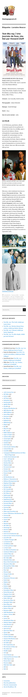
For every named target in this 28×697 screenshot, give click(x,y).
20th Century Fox (9, 392)
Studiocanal (7, 634)
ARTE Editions (8, 412)
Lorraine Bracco (12, 298)
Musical (6, 572)
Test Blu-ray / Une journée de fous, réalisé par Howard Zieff (13, 36)
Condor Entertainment (10, 457)
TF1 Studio (7, 640)
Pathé (5, 580)
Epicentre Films (8, 485)
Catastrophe (7, 438)
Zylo (5, 669)
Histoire (6, 523)
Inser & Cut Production (10, 533)
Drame (5, 473)
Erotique (6, 487)
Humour (6, 531)
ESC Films (6, 493)
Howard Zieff (5, 298)
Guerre (5, 519)
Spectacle (6, 628)
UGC (5, 653)
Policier (6, 586)
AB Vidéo (6, 394)
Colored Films (7, 448)
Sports (5, 632)
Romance (6, 610)
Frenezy (6, 515)
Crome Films (7, 461)
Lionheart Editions (9, 552)
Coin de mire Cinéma (9, 446)
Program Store (8, 594)
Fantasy (6, 507)
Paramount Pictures (9, 578)
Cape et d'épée (8, 434)
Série (5, 616)
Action (5, 396)
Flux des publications (10, 683)
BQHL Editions (8, 432)
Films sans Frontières (10, 511)
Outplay (6, 576)
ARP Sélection (7, 410)
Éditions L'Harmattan (10, 479)
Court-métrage (8, 459)
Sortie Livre (7, 626)
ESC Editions (7, 491)
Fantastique (7, 505)
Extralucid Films (8, 501)
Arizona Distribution (9, 408)
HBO (5, 521)
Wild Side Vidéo (8, 665)
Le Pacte (6, 547)
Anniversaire (7, 402)
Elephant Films (8, 483)
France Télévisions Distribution (12, 513)
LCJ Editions (7, 543)
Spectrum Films (8, 630)
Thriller (6, 650)
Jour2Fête (6, 537)
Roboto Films (7, 608)
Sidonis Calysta (8, 622)
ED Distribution (8, 477)
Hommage (7, 527)
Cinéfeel (6, 442)
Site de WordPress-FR (10, 687)
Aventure (6, 416)
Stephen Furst (11, 299)
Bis (4, 426)
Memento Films (8, 564)
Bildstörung (7, 422)
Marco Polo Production (10, 562)
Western (6, 663)
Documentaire (8, 467)
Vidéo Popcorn (8, 659)
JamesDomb (7, 295)
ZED (5, 667)
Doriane (6, 469)
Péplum (6, 582)
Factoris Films (8, 503)
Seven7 (6, 618)
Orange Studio (8, 574)
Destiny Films (7, 463)
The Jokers (7, 648)
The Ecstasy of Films (9, 646)
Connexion (7, 681)
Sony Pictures (7, 624)
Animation (7, 400)
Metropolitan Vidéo (9, 566)
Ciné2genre (7, 440)
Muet (5, 570)
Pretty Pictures (8, 592)
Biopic (5, 424)
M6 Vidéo (6, 558)
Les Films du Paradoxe (10, 549)
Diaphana (6, 465)
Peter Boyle (5, 299)
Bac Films (6, 418)
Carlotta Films (8, 436)
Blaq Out (6, 428)
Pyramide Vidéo (8, 602)
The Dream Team (19, 299)
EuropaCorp (7, 497)
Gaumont (6, 517)
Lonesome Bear (8, 556)
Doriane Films (8, 471)
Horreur (6, 529)
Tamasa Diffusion (9, 636)
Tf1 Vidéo (6, 642)
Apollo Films (7, 404)
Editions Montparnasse (10, 481)
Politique (6, 588)
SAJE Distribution (8, 612)
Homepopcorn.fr (9, 19)
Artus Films (7, 414)
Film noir (6, 509)
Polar (5, 584)
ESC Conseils (7, 489)
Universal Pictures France (11, 657)
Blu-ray (12, 296)
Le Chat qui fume (8, 545)
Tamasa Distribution (9, 638)
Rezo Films (7, 604)
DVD (5, 475)
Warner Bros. (7, 661)
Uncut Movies (7, 655)
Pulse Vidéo (7, 598)
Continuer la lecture (7, 291)
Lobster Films (7, 554)
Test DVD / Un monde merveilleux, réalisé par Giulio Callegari (14, 354)
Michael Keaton (20, 298)
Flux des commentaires (10, 685)
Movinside (7, 568)
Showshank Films (9, 620)
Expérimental (7, 499)
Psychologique (8, 596)
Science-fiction (8, 614)
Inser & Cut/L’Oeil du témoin (12, 535)
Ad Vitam (6, 398)
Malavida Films (8, 560)
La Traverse (7, 541)
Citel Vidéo (7, 444)
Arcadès (6, 406)
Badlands (6, 420)
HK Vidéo (6, 525)
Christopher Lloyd (19, 296)
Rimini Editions (5, 296)
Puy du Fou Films (8, 600)
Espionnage (7, 495)
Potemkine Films (8, 590)
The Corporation (8, 644)
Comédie (22, 295)
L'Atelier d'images (9, 539)
